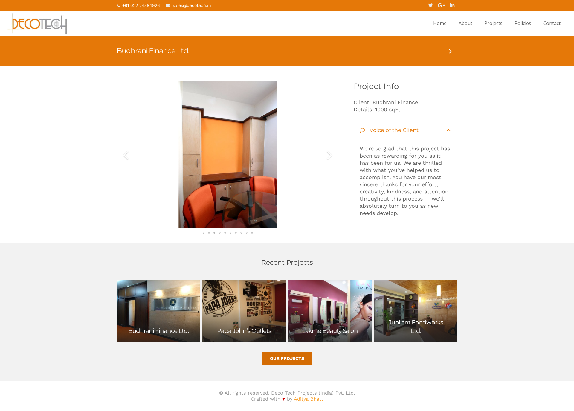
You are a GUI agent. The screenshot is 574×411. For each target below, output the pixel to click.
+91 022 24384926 (141, 5)
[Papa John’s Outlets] (449, 50)
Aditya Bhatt (308, 399)
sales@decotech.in (192, 5)
